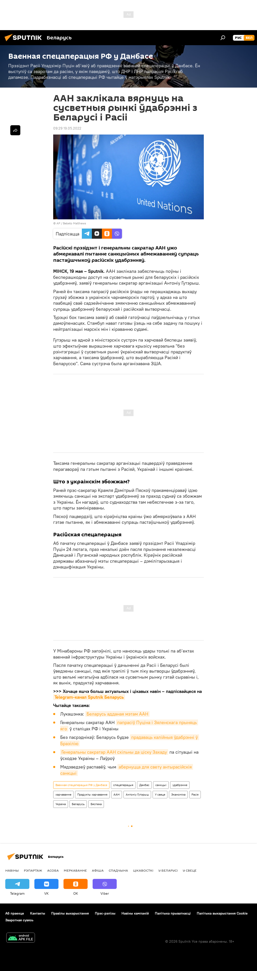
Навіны (12, 870)
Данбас (144, 785)
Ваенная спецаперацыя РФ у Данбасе (81, 785)
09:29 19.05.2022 (67, 128)
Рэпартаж (33, 870)
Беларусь (78, 804)
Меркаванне (75, 870)
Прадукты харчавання (92, 794)
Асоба (53, 870)
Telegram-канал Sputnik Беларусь (89, 697)
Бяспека (96, 804)
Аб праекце (14, 913)
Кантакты (37, 913)
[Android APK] (21, 938)
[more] (15, 130)
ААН (116, 794)
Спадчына (118, 870)
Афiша (98, 870)
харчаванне (63, 794)
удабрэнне (179, 785)
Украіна (60, 804)
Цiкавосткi (143, 870)
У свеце (160, 794)
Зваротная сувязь (19, 920)
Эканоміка (178, 794)
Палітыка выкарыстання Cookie (222, 913)
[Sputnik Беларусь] (25, 42)
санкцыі (160, 785)
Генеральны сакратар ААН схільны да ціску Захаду (114, 752)
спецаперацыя (123, 785)
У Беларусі (168, 870)
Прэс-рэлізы (105, 913)
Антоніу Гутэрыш (137, 794)
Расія (195, 794)
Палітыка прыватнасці (173, 913)
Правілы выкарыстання (70, 913)
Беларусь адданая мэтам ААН (117, 714)
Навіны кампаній (135, 913)
